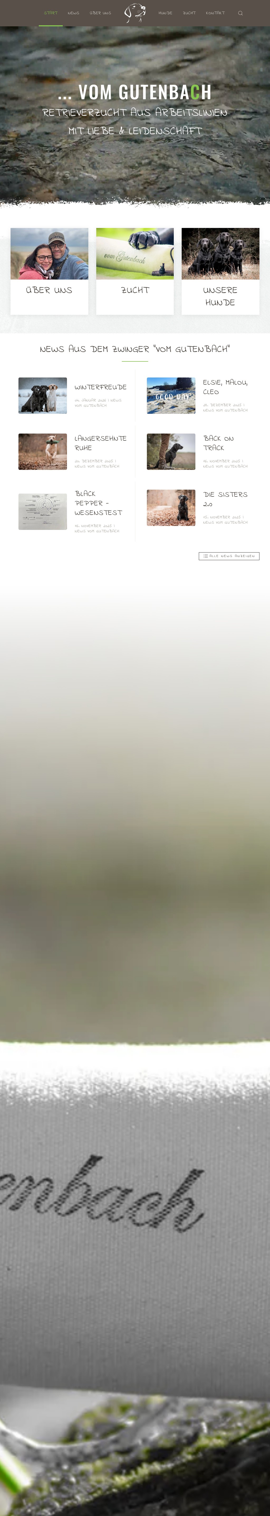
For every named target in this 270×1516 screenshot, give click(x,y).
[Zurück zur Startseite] (135, 13)
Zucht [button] (189, 13)
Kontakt (215, 13)
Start (50, 13)
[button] (240, 13)
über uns (100, 13)
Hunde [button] (165, 13)
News (73, 13)
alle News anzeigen (232, 556)
